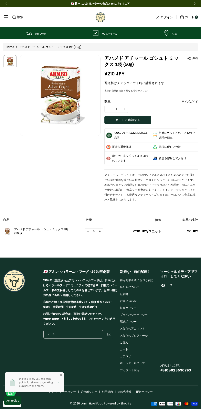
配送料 (109, 83)
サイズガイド (190, 102)
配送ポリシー (128, 322)
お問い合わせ (128, 301)
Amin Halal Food (92, 403)
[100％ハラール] (95, 33)
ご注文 (124, 342)
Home (10, 47)
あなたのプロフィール (134, 335)
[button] (6, 17)
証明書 (124, 294)
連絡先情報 (124, 392)
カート (124, 349)
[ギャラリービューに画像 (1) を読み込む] (10, 61)
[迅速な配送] (29, 33)
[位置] (166, 33)
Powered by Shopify (117, 403)
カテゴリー (127, 356)
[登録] (109, 334)
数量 (107, 101)
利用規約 (107, 392)
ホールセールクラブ (132, 363)
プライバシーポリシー (134, 315)
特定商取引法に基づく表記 (136, 280)
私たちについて (129, 287)
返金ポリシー (128, 308)
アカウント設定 (129, 370)
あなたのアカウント (132, 328)
